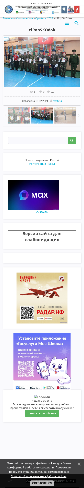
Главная (8, 18)
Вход (52, 164)
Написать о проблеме (42, 413)
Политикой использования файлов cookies (38, 476)
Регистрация (37, 164)
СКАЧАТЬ (42, 212)
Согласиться (42, 483)
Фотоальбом (24, 18)
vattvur (57, 101)
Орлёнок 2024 (44, 18)
